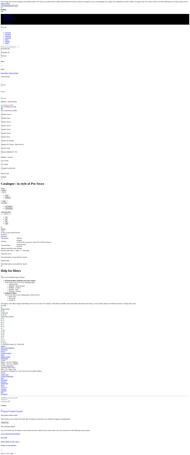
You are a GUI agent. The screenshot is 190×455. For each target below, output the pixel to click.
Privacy (3, 351)
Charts (7, 43)
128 (7, 223)
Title (7, 195)
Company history (6, 353)
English (12, 411)
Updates (7, 41)
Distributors (4, 358)
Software (3, 382)
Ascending (9, 206)
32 (6, 219)
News (2, 385)
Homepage (16, 434)
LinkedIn (4, 390)
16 (6, 217)
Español (19, 411)
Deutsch (5, 411)
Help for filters (13, 73)
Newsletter (4, 394)
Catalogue (8, 36)
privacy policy (5, 3)
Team (2, 355)
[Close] (1, 29)
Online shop (4, 374)
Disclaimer (4, 350)
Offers (7, 40)
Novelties (8, 34)
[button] (5, 22)
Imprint (3, 346)
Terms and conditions (7, 348)
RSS (2, 392)
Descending (9, 208)
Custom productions (7, 376)
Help (2, 378)
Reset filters (4, 73)
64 (6, 221)
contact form (10, 366)
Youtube (3, 389)
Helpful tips (4, 383)
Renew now (5, 422)
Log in (3, 434)
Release (8, 197)
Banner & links (5, 357)
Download (4, 380)
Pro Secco (4, 236)
